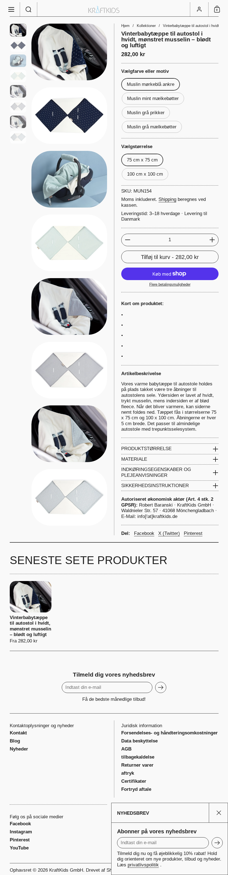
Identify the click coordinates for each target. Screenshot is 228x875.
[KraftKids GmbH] (114, 9)
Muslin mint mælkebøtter (153, 98)
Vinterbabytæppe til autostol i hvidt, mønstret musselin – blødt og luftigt (30, 612)
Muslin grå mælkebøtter (152, 126)
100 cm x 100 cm (145, 174)
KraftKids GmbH (66, 870)
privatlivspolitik (143, 864)
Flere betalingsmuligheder (169, 284)
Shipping (167, 199)
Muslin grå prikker (146, 112)
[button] (28, 9)
